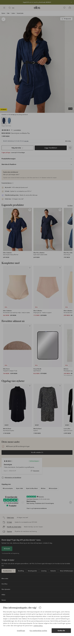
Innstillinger (21, 630)
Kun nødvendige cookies (38, 630)
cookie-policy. (38, 625)
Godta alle (61, 630)
